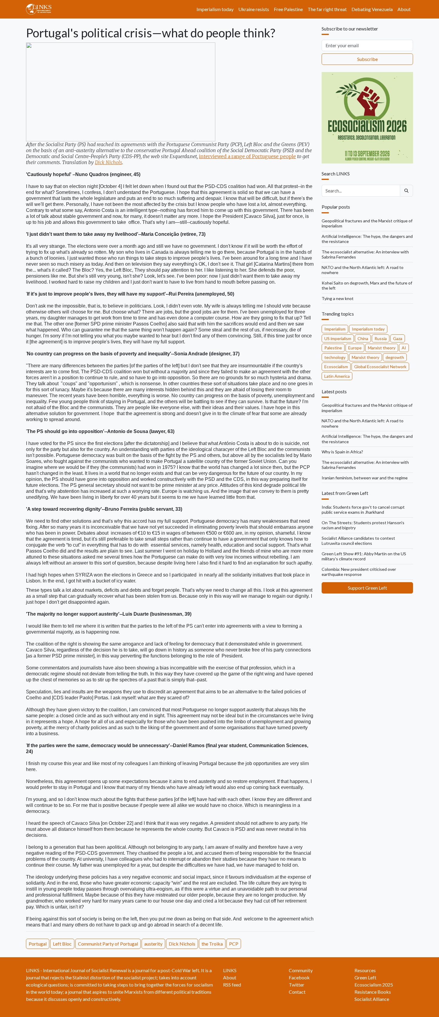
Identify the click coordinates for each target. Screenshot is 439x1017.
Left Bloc (62, 943)
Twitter (296, 984)
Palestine (333, 347)
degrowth (395, 357)
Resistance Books (372, 992)
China (362, 338)
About (404, 9)
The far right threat (327, 9)
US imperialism (337, 338)
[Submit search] (406, 191)
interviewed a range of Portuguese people (247, 156)
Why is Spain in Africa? (342, 451)
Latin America (337, 376)
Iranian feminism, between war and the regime (365, 477)
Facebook (299, 977)
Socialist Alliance (371, 999)
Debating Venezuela (372, 9)
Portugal (38, 943)
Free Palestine (288, 9)
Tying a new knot (338, 298)
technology (335, 357)
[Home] (41, 9)
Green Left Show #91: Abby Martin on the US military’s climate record (364, 556)
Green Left (365, 977)
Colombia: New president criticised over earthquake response (359, 572)
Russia (380, 338)
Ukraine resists (253, 9)
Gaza (397, 338)
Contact (297, 992)
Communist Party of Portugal (108, 943)
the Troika (212, 943)
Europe (355, 347)
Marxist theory (381, 347)
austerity (153, 943)
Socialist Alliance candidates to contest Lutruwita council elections (358, 541)
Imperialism (335, 328)
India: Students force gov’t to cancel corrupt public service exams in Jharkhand (363, 509)
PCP (233, 943)
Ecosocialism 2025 (373, 984)
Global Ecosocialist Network (380, 366)
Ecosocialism (336, 366)
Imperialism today (215, 9)
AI (404, 347)
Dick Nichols (108, 162)
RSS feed (232, 984)
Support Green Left (367, 588)
